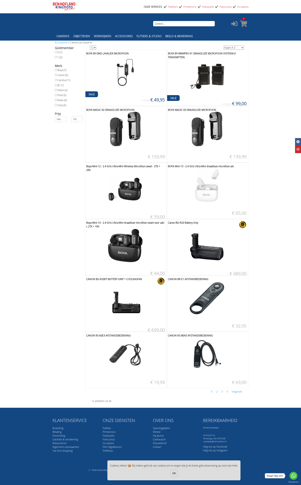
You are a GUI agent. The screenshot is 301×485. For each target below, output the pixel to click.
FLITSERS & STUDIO (149, 36)
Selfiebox (108, 450)
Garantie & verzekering (65, 439)
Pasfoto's (173, 6)
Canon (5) (63, 75)
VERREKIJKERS (102, 36)
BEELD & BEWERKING (179, 36)
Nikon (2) (62, 90)
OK (174, 473)
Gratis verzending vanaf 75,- (104, 470)
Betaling (57, 432)
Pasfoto (107, 428)
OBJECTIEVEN (81, 36)
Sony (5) (62, 105)
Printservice (189, 6)
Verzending (59, 435)
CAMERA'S (62, 36)
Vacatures (158, 435)
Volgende (237, 391)
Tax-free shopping (63, 450)
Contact (157, 447)
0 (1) (60, 52)
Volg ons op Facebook (215, 446)
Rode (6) (62, 100)
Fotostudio (208, 6)
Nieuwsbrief (159, 443)
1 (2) (60, 57)
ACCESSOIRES (124, 36)
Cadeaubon (159, 439)
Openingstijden (161, 428)
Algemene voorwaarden (66, 447)
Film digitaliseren (112, 447)
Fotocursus (225, 6)
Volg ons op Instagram (215, 450)
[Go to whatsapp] (293, 476)
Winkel (156, 432)
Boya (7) (62, 70)
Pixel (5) (62, 95)
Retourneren (60, 443)
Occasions (242, 6)
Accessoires (61, 42)
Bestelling (58, 428)
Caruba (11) (64, 80)
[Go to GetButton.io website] (293, 482)
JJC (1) (61, 85)
